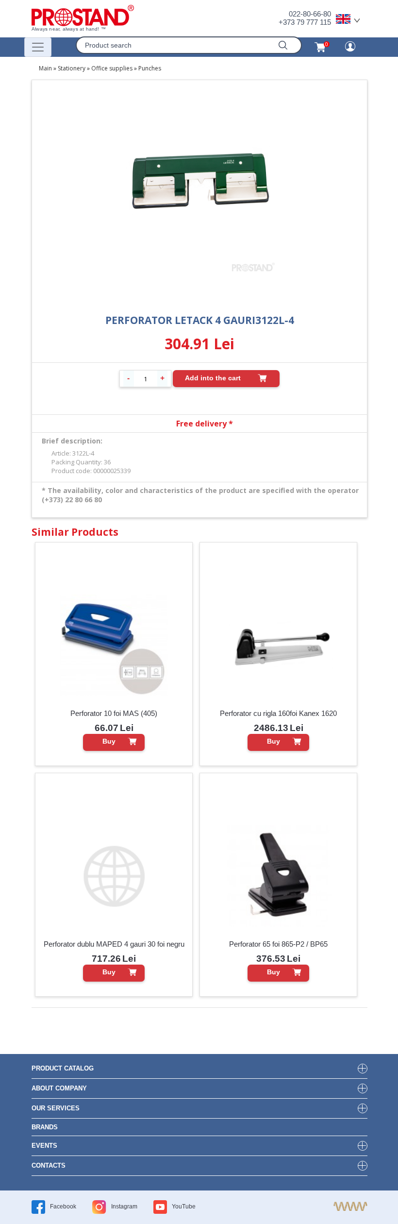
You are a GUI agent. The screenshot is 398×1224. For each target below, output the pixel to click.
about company (59, 1088)
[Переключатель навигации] (37, 47)
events (44, 1145)
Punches (149, 68)
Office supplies (112, 68)
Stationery (71, 68)
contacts (49, 1165)
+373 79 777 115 (305, 22)
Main (45, 68)
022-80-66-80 (310, 14)
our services (56, 1108)
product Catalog (63, 1068)
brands (45, 1127)
